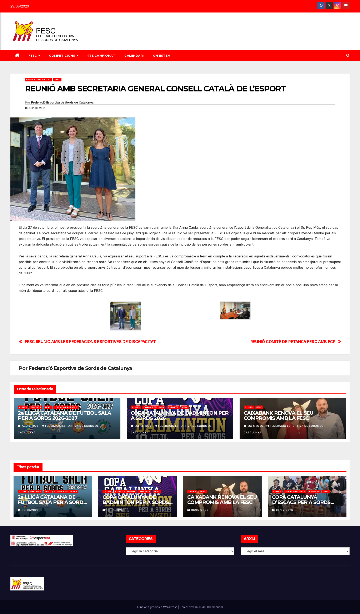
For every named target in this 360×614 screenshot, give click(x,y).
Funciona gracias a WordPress (157, 607)
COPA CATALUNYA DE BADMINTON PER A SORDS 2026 (180, 415)
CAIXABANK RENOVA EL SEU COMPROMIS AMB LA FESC (278, 415)
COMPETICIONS (62, 55)
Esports (36, 407)
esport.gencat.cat (38, 79)
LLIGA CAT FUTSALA (66, 407)
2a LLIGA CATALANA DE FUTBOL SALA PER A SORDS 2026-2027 (64, 415)
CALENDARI (134, 55)
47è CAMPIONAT (101, 55)
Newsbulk (195, 607)
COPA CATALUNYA (154, 407)
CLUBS (23, 407)
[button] (348, 56)
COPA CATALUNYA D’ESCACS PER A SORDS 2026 (301, 502)
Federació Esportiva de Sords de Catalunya (62, 102)
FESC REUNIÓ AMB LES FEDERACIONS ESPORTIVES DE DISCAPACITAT (90, 341)
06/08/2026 (30, 510)
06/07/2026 (199, 510)
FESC (33, 55)
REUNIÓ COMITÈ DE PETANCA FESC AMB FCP (292, 341)
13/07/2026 (114, 510)
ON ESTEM (161, 55)
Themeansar (214, 607)
